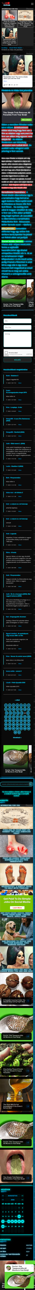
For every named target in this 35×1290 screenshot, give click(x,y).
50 (15, 732)
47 (21, 728)
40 (21, 724)
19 (22, 713)
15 (6, 713)
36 (6, 724)
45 (13, 728)
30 (9, 721)
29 (6, 721)
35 (28, 721)
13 (25, 709)
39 (17, 724)
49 (28, 728)
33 (21, 721)
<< (3, 1196)
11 (17, 709)
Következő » (17, 737)
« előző (17, 700)
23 (9, 717)
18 (18, 713)
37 (9, 724)
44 (9, 728)
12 (21, 709)
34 (25, 721)
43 (6, 728)
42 (28, 724)
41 (25, 724)
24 (13, 717)
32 (17, 721)
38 (13, 724)
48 (25, 728)
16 (10, 713)
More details (26, 120)
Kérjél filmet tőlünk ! (15, 48)
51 (19, 732)
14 (28, 709)
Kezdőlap (4, 48)
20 (12, 1221)
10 (13, 709)
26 (21, 717)
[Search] (30, 784)
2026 (12, 1200)
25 (17, 717)
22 (6, 717)
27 (25, 717)
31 (13, 721)
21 (28, 713)
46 (17, 728)
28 (28, 717)
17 (14, 713)
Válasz (19, 383)
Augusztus (12, 1196)
